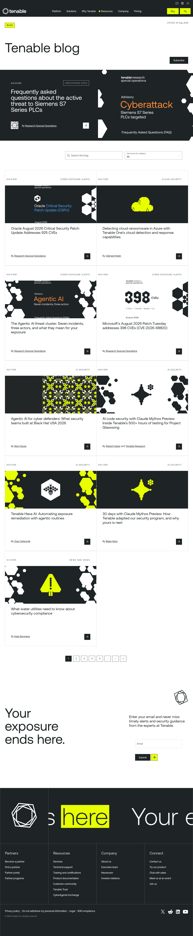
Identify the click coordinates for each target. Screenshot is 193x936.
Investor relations (110, 878)
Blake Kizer (112, 541)
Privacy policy (12, 911)
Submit (143, 757)
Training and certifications (67, 872)
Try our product (158, 867)
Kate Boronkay (22, 636)
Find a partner (12, 867)
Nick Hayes (20, 446)
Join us (153, 883)
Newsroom (107, 872)
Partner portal (12, 872)
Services (57, 861)
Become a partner (14, 861)
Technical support (63, 867)
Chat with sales (158, 872)
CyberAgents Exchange (66, 895)
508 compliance (86, 911)
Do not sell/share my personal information (44, 911)
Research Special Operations (41, 125)
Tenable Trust (60, 889)
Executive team (109, 867)
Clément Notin (113, 256)
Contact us (155, 861)
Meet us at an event (160, 878)
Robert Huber (113, 446)
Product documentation (66, 878)
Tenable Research (135, 446)
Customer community (64, 883)
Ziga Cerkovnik (22, 541)
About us (106, 861)
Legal (72, 911)
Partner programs (14, 878)
